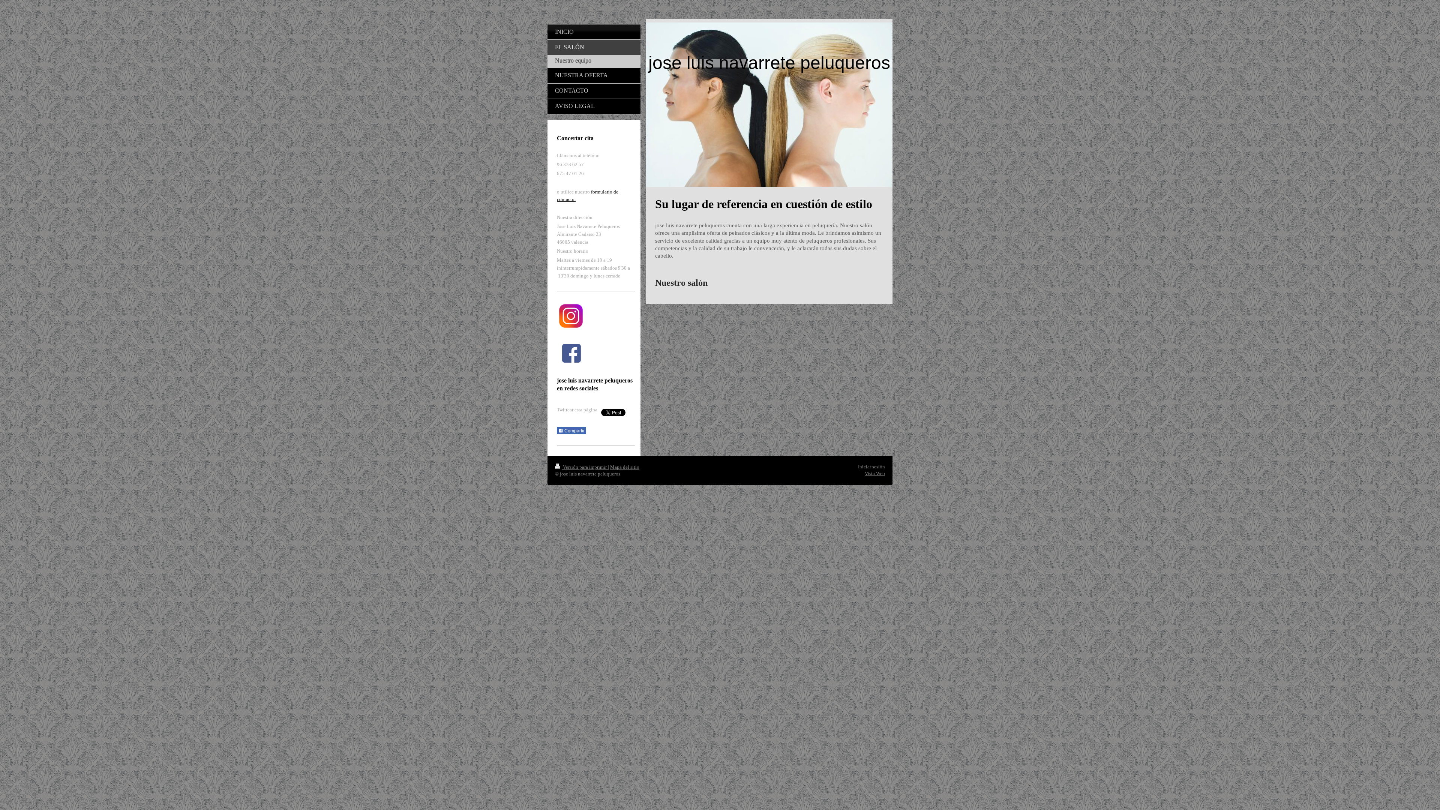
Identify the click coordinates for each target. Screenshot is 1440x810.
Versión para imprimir (585, 467)
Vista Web (875, 473)
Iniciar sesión (871, 467)
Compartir (574, 431)
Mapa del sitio (624, 467)
